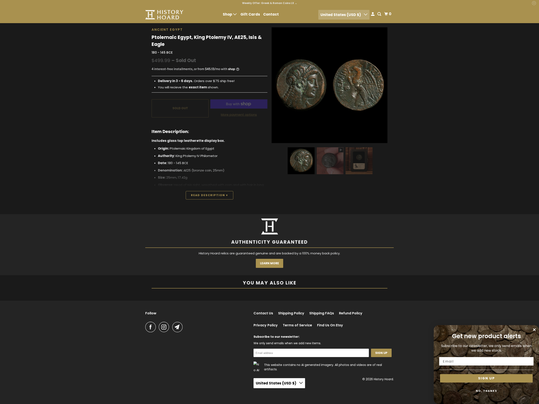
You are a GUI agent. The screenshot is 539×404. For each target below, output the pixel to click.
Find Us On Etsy (330, 325)
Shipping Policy (291, 313)
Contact (271, 14)
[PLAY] (329, 85)
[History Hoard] (164, 14)
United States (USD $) (341, 14)
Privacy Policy (265, 325)
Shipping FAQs (321, 313)
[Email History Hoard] (178, 327)
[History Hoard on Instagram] (165, 327)
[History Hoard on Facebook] (151, 327)
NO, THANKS (486, 391)
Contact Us (263, 313)
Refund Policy (350, 313)
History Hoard (383, 379)
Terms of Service (297, 325)
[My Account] (373, 14)
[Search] (380, 14)
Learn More (269, 263)
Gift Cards (250, 14)
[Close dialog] (534, 329)
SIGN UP (486, 378)
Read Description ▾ (209, 195)
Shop (228, 14)
